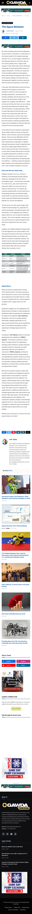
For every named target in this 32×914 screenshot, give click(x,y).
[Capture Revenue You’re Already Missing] (16, 514)
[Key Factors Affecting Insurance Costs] (16, 602)
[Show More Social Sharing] (28, 37)
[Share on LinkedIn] (23, 37)
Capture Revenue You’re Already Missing (14, 526)
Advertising (22, 909)
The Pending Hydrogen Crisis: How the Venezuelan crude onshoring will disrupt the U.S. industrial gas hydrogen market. (15, 555)
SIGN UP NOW (16, 708)
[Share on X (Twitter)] (14, 37)
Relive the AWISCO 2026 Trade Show (12, 846)
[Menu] (3, 3)
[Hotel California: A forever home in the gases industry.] (16, 572)
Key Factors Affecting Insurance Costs (13, 614)
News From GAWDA (13, 909)
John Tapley (10, 31)
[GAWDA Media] (16, 3)
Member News (25, 907)
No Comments (6, 33)
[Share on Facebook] (6, 37)
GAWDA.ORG (17, 907)
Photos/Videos (8, 907)
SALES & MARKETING (7, 22)
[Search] (29, 3)
